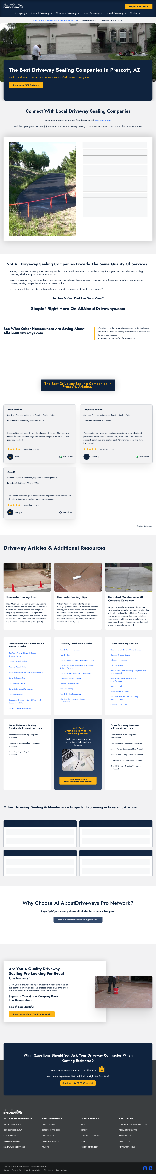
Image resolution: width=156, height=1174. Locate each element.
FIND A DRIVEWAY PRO (128, 1130)
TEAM (83, 1141)
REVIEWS (45, 1147)
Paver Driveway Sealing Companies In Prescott (23, 753)
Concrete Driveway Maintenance (21, 689)
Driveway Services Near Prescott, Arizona (61, 20)
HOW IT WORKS (48, 1124)
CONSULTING (124, 1141)
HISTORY (84, 1130)
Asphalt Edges (65, 655)
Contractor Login (61, 1170)
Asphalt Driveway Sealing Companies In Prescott (24, 736)
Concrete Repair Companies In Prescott (126, 743)
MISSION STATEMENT (89, 1147)
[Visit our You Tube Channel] (144, 1168)
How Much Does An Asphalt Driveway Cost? (76, 673)
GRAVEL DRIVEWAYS (12, 1141)
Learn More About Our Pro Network (31, 1014)
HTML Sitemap (48, 1170)
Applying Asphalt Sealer (17, 667)
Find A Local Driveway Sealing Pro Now (78, 919)
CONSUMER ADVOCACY (90, 1135)
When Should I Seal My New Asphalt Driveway (26, 672)
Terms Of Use (16, 1170)
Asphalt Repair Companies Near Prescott (127, 754)
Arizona (41, 20)
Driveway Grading (66, 689)
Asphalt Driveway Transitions (70, 650)
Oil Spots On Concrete (119, 660)
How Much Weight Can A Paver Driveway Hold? (77, 660)
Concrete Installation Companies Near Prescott (123, 736)
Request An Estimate (138, 6)
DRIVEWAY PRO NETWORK (14, 1147)
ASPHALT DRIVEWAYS (12, 1124)
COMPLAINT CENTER (50, 1141)
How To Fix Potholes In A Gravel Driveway (126, 650)
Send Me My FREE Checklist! (78, 1083)
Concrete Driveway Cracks (120, 655)
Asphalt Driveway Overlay (120, 691)
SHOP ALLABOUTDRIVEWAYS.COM (133, 1124)
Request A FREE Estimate (26, 85)
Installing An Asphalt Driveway (70, 678)
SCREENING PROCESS (51, 1130)
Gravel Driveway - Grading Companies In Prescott (126, 767)
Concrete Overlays (16, 694)
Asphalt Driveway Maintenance (20, 708)
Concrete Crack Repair (17, 683)
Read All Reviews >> (144, 526)
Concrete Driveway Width (69, 683)
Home (35, 20)
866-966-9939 (103, 120)
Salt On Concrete (117, 665)
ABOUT (83, 1124)
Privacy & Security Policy (32, 1170)
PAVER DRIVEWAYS (11, 1135)
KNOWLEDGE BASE (127, 1135)
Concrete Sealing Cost (17, 678)
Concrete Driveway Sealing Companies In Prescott (24, 744)
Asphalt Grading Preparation (70, 694)
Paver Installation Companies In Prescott (126, 760)
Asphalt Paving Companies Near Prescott (127, 749)
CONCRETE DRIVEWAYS (13, 1130)
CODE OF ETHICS (49, 1135)
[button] (21, 13)
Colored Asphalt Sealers (18, 661)
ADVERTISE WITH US (127, 1147)
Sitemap (6, 1170)
